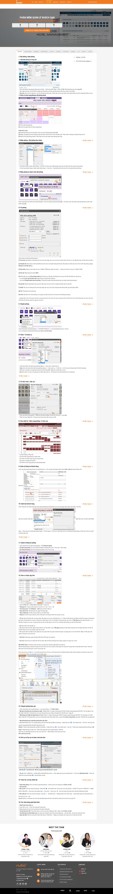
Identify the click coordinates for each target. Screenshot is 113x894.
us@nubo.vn (19, 876)
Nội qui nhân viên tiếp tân (47, 869)
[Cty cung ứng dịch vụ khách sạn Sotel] (85, 890)
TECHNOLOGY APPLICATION (65, 869)
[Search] (32, 2)
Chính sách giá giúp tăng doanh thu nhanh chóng (47, 881)
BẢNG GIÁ (55, 2)
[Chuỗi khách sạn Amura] (62, 890)
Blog (21, 889)
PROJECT (41, 2)
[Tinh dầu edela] (77, 890)
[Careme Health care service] (70, 890)
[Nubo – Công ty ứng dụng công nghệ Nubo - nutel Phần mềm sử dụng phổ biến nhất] (22, 2)
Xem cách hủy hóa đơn (25, 733)
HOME (35, 2)
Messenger (23, 878)
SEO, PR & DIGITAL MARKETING (66, 879)
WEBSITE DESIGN (63, 882)
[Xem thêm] (55, 709)
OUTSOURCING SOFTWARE (65, 877)
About (17, 889)
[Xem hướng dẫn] (70, 717)
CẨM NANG (62, 2)
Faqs (25, 889)
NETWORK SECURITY (64, 874)
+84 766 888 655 (27, 876)
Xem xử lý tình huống (46, 331)
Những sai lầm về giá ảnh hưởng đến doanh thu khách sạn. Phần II (47, 875)
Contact (69, 2)
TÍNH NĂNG (49, 2)
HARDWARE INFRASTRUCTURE (66, 871)
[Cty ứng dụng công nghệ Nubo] (93, 890)
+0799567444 (20, 880)
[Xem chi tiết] (67, 784)
